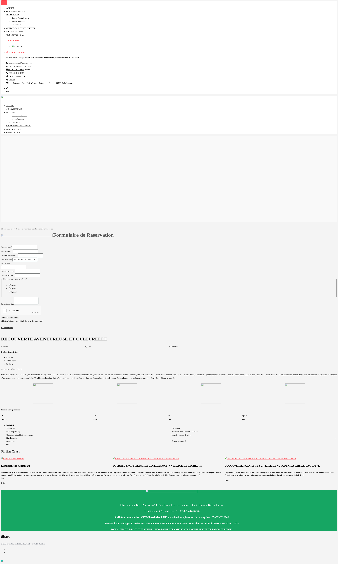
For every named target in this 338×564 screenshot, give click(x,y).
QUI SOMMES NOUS (15, 11)
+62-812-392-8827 (16, 70)
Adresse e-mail (7, 251)
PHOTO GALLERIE (14, 31)
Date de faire (6, 263)
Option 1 (14, 285)
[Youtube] (7, 92)
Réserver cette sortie (10, 318)
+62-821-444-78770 (17, 76)
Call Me (12, 80)
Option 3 (14, 292)
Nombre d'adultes (8, 271)
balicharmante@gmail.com (20, 66)
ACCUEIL (10, 8)
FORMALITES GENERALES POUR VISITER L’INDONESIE (138, 529)
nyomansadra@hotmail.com (20, 63)
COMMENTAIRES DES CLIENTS (20, 28)
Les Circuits (16, 25)
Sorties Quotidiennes (20, 18)
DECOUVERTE (12, 15)
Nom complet (6, 247)
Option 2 (14, 288)
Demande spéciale (7, 304)
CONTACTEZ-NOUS (15, 35)
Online (7, 328)
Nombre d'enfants (8, 275)
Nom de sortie (6, 260)
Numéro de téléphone (9, 255)
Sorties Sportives (18, 21)
